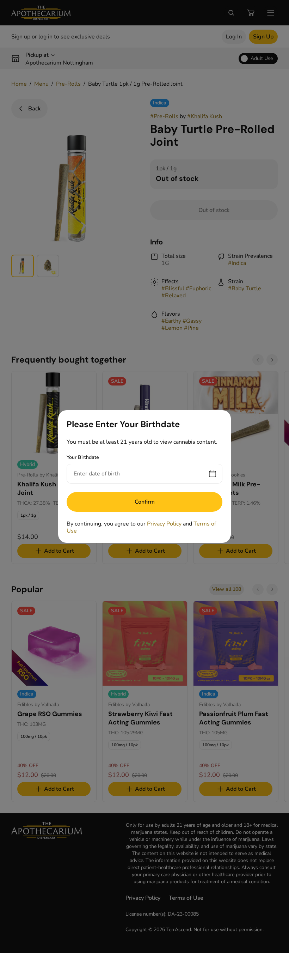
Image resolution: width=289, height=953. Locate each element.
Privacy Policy (164, 524)
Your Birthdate (83, 457)
